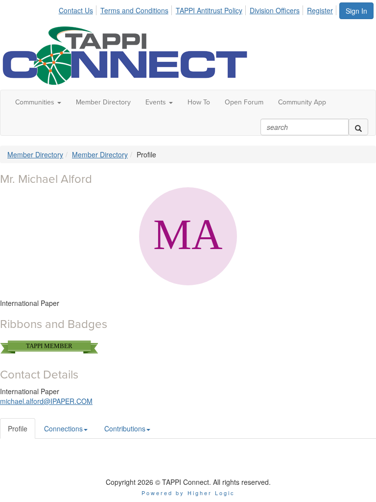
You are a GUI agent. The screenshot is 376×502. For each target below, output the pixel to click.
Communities (35, 102)
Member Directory (103, 102)
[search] (358, 127)
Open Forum (244, 102)
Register (320, 10)
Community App (302, 102)
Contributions (124, 428)
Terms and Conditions (134, 10)
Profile (17, 428)
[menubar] (198, 8)
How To (199, 102)
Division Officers (275, 10)
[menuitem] (78, 8)
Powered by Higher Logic (188, 493)
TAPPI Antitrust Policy (209, 10)
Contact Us (76, 10)
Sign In (356, 11)
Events (156, 102)
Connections (63, 428)
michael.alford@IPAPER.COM (46, 401)
